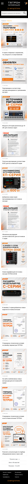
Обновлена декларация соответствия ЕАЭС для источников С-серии (13, 236)
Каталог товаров (7, 472)
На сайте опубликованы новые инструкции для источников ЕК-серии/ (12, 381)
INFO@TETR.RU (15, 8)
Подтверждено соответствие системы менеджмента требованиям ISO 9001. (14, 90)
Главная (3, 20)
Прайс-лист (5, 474)
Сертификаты (6, 477)
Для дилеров (18, 472)
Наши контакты (19, 474)
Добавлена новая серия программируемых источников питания (12, 199)
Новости (17, 477)
